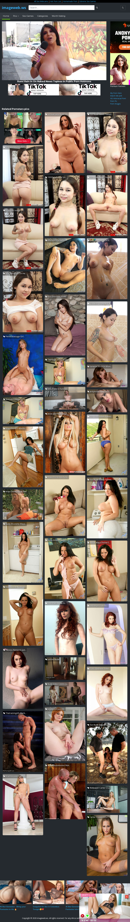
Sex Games (27, 16)
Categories (42, 16)
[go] (97, 7)
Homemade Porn (70, 1)
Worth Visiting (58, 16)
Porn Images (115, 104)
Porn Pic (113, 101)
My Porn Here (116, 93)
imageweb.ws (14, 7)
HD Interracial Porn (118, 98)
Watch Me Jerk (116, 96)
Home (6, 16)
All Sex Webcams (41, 1)
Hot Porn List (55, 1)
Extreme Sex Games (87, 1)
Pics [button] (15, 16)
